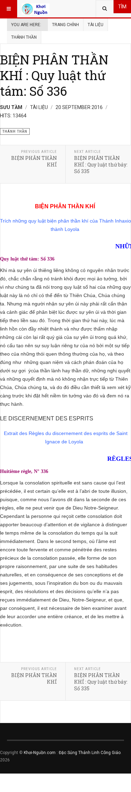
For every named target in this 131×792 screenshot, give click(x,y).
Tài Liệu (95, 24)
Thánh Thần (24, 37)
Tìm (122, 6)
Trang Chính (65, 24)
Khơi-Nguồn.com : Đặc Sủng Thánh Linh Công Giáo (72, 752)
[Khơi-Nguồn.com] (36, 8)
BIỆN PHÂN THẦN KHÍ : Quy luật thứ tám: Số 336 (54, 75)
